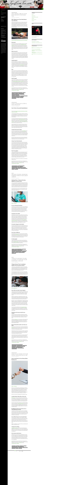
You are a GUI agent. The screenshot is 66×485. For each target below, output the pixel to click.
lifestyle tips (24, 167)
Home (1, 11)
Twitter (13, 90)
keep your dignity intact (14, 167)
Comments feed (2, 20)
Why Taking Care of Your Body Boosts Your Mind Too (19, 15)
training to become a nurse (21, 252)
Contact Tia (37, 41)
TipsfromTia (17, 17)
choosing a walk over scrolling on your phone (18, 81)
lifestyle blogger (20, 167)
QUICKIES (33, 18)
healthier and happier (16, 241)
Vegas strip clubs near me (22, 119)
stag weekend (24, 130)
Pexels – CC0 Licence (14, 203)
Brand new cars (13, 397)
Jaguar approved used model (15, 447)
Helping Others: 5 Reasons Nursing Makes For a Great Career (20, 176)
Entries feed (2, 19)
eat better (24, 92)
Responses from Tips (34, 19)
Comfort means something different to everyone (17, 344)
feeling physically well (19, 345)
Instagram (18, 90)
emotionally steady (14, 345)
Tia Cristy (18, 97)
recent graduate (24, 251)
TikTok (15, 90)
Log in (1, 18)
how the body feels (14, 346)
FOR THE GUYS (13, 102)
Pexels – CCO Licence (14, 386)
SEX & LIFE (16, 102)
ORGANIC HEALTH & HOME (14, 12)
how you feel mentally (21, 93)
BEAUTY (33, 14)
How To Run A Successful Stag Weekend (19, 104)
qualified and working (18, 251)
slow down (13, 327)
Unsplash (14, 288)
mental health (23, 346)
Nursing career (13, 251)
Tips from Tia (21, 97)
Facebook (20, 89)
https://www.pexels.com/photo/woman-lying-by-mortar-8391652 (19, 40)
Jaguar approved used (20, 403)
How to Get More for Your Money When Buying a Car (20, 354)
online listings (13, 448)
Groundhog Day (17, 234)
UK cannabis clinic (21, 64)
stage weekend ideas (18, 168)
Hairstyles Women (34, 41)
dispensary (16, 319)
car (19, 410)
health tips (17, 93)
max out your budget (25, 447)
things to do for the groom (24, 168)
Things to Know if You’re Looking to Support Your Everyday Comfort (19, 260)
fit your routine (25, 345)
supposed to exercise (14, 97)
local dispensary (19, 346)
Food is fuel (13, 93)
